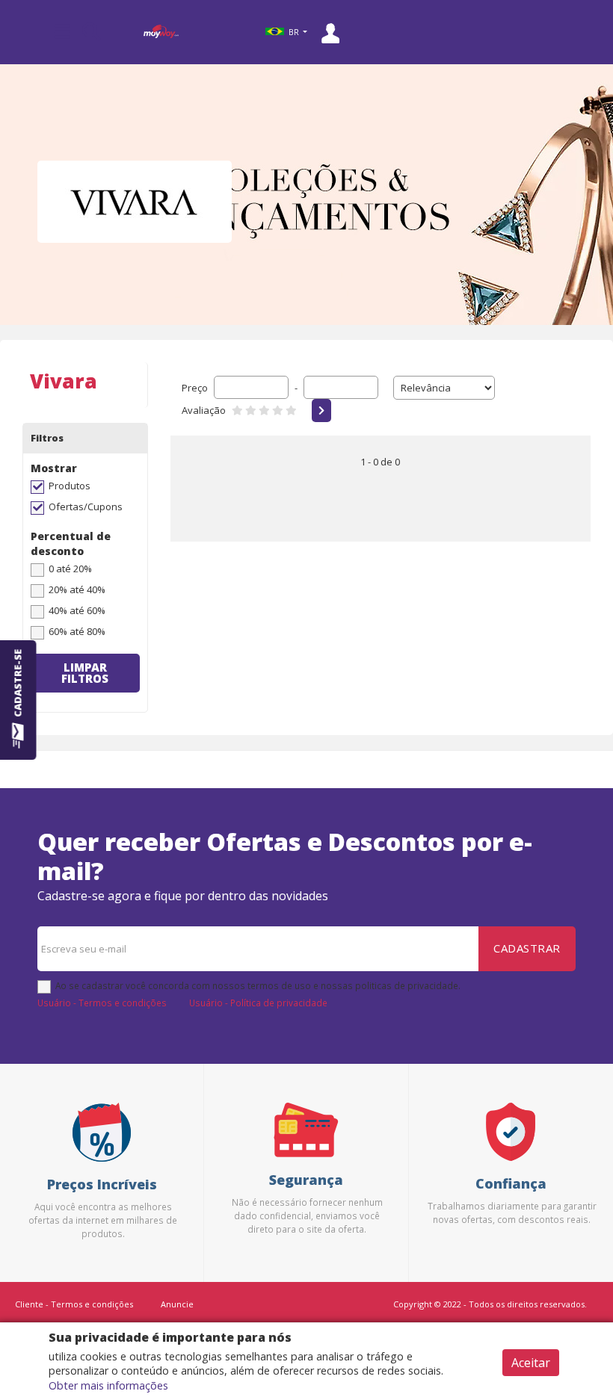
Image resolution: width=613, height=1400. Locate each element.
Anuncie (177, 1304)
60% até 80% (77, 631)
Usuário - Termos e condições (102, 1003)
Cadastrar (527, 948)
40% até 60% (77, 610)
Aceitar (530, 1362)
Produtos (69, 485)
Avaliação (204, 410)
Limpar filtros (84, 673)
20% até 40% (77, 589)
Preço (195, 387)
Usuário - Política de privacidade (258, 1003)
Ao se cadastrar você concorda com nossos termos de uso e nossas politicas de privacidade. (257, 985)
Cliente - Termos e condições (74, 1304)
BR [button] (293, 32)
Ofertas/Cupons (86, 506)
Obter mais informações (108, 1385)
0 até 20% (70, 568)
